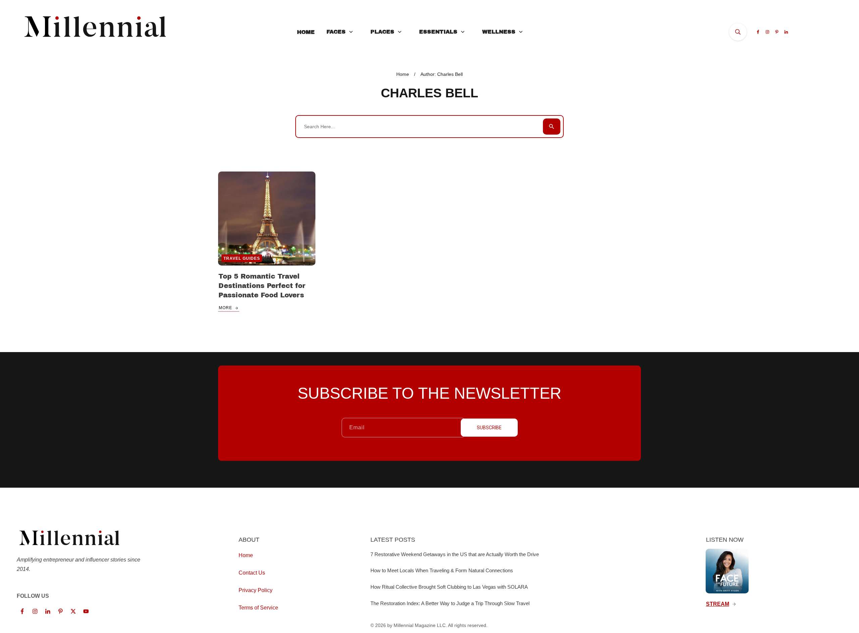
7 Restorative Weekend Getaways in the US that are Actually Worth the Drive (454, 554)
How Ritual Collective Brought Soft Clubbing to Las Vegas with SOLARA (449, 587)
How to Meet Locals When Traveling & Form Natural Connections (441, 570)
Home (246, 555)
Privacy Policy (255, 590)
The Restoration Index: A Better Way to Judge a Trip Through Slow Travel (449, 603)
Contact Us (252, 573)
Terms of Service (258, 608)
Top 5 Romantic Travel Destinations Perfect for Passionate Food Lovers (261, 286)
